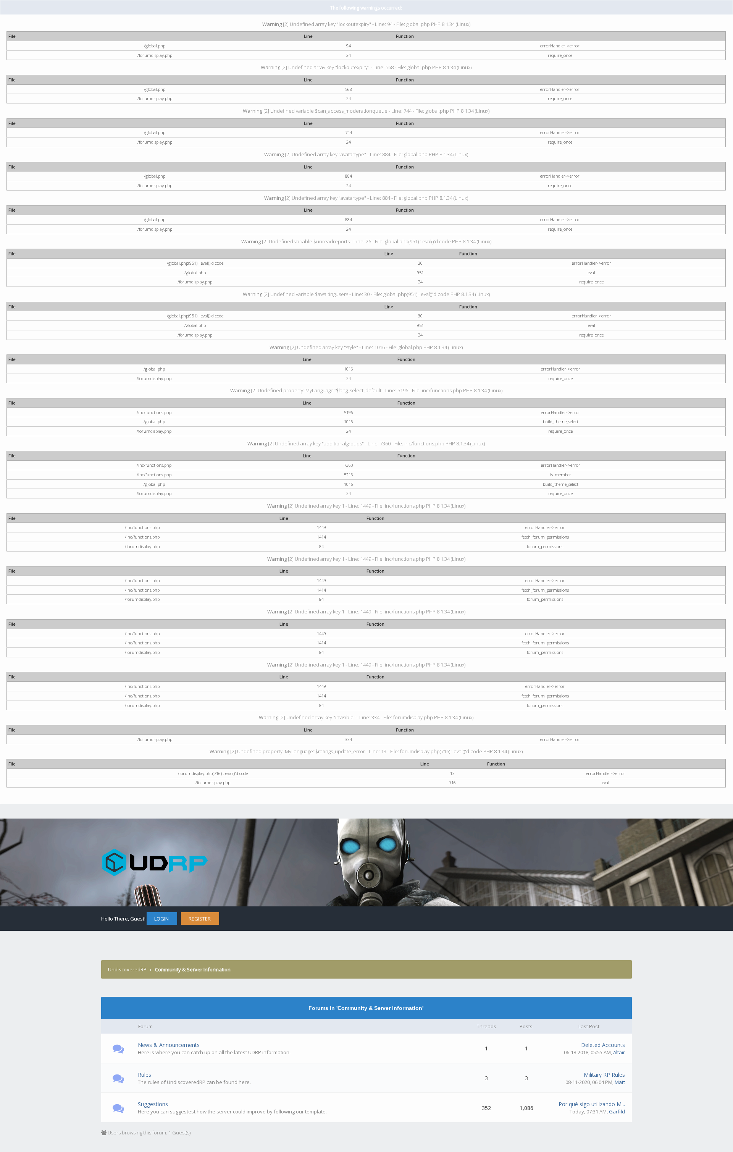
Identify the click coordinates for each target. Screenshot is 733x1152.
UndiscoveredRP (127, 969)
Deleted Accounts (603, 1044)
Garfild (617, 1111)
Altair (619, 1052)
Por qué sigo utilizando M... (592, 1104)
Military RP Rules (604, 1074)
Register (200, 918)
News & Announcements (169, 1044)
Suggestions (153, 1104)
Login (161, 918)
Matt (620, 1082)
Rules (144, 1074)
